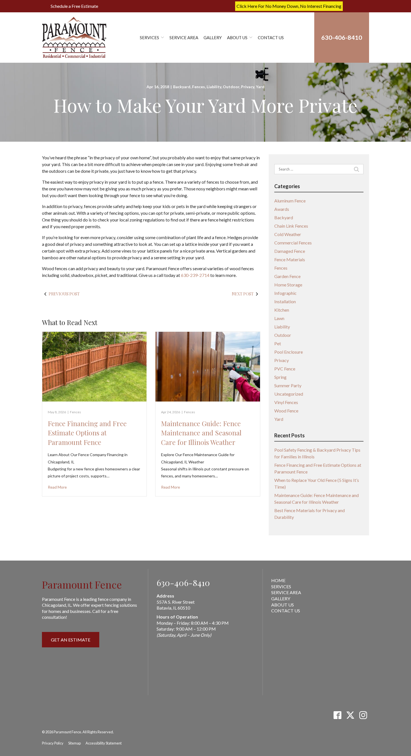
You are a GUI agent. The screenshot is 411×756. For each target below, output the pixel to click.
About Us (237, 37)
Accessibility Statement (104, 743)
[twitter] (350, 715)
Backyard (181, 86)
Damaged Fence (289, 251)
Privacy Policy (52, 743)
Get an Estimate (70, 639)
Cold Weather (287, 234)
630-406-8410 (183, 582)
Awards (281, 209)
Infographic (285, 293)
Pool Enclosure (288, 351)
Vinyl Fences (286, 402)
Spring (280, 377)
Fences (198, 86)
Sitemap (74, 743)
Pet (277, 343)
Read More (57, 487)
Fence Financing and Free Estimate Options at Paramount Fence (87, 433)
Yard (260, 86)
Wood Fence (286, 410)
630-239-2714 (195, 275)
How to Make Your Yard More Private (205, 105)
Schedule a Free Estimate (74, 6)
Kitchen (281, 309)
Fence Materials (289, 259)
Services (149, 37)
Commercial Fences (293, 242)
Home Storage (288, 284)
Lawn (279, 318)
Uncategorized (288, 393)
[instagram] (363, 715)
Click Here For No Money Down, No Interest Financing (289, 6)
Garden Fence (287, 276)
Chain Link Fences (291, 225)
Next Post (243, 294)
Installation (285, 301)
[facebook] (337, 715)
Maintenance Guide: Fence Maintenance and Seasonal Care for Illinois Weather (201, 433)
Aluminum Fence (290, 200)
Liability (214, 86)
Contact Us (271, 37)
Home (278, 580)
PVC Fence (284, 368)
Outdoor (231, 86)
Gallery (213, 37)
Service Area (183, 37)
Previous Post (64, 294)
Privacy (247, 86)
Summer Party (287, 385)
